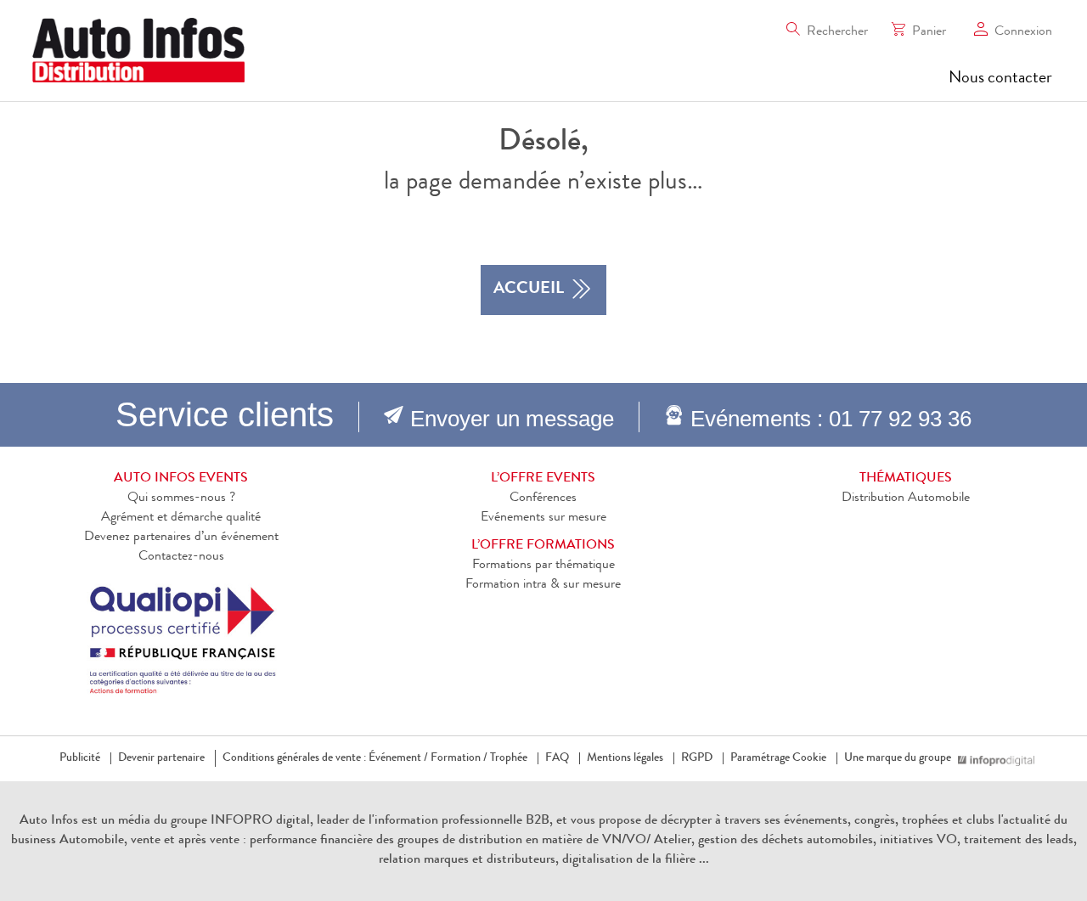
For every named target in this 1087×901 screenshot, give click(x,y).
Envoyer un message (512, 418)
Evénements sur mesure (543, 518)
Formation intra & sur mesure (543, 585)
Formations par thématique (543, 565)
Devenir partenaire (161, 758)
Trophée (508, 758)
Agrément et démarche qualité (181, 518)
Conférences (543, 498)
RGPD (696, 758)
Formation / (459, 758)
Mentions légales (625, 758)
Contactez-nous (181, 557)
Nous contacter (1000, 78)
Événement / (398, 758)
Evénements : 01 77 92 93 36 (831, 418)
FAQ (557, 758)
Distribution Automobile (906, 498)
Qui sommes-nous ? (181, 498)
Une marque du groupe (897, 758)
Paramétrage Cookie (778, 758)
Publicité (79, 758)
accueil (528, 289)
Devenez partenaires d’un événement (181, 537)
